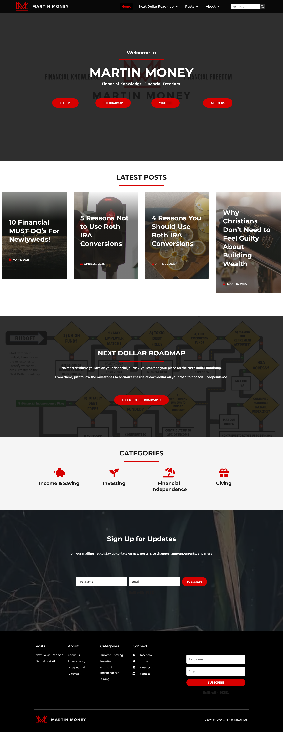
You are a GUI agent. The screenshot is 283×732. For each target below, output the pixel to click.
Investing (114, 483)
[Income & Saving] (59, 472)
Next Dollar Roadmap (156, 6)
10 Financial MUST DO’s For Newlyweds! (34, 230)
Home (126, 6)
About (211, 6)
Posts (189, 6)
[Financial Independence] (169, 472)
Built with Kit (141, 592)
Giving (224, 483)
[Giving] (224, 472)
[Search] (262, 6)
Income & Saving (59, 483)
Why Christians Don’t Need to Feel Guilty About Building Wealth (246, 238)
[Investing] (114, 472)
